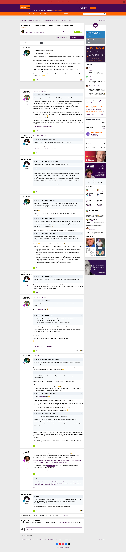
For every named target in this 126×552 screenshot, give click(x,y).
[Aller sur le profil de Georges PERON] (98, 194)
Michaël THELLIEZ (93, 78)
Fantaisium (91, 76)
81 (46, 43)
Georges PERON (103, 193)
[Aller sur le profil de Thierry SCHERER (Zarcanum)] (27, 459)
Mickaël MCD (27, 48)
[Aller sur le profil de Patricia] (87, 86)
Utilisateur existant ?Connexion (84, 8)
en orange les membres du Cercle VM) (95, 100)
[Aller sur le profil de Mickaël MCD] (27, 53)
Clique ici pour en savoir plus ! (57, 10)
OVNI (90, 67)
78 (39, 43)
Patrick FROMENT (26, 92)
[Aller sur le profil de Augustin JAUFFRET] (88, 134)
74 (29, 43)
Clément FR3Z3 (92, 193)
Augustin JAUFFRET (95, 134)
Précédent (25, 43)
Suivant (56, 43)
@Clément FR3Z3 (51, 465)
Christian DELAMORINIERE (26, 136)
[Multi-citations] (34, 80)
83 (50, 43)
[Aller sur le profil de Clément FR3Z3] (87, 194)
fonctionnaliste (40, 309)
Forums (47, 14)
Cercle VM (28, 14)
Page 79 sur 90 (66, 43)
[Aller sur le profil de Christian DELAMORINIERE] (27, 142)
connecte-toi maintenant (64, 522)
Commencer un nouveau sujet (61, 37)
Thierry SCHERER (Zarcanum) (26, 452)
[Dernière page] (60, 43)
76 (34, 43)
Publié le (98, 87)
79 (41, 43)
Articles (68, 14)
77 (36, 43)
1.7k (27, 148)
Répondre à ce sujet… (33, 529)
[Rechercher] (104, 14)
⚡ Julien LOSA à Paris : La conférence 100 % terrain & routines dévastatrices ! (62, 1)
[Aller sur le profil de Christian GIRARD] (22, 31)
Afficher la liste (89, 102)
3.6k (27, 59)
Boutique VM (37, 14)
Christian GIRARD (31, 31)
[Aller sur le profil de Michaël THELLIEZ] (87, 77)
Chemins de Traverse (39, 32)
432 (27, 470)
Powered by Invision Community (63, 550)
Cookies (67, 547)
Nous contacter (60, 547)
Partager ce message (67, 31)
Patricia (91, 87)
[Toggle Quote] (35, 94)
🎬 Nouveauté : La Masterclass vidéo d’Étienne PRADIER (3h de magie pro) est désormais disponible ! (93, 34)
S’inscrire (93, 8)
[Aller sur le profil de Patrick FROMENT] (27, 97)
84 (53, 43)
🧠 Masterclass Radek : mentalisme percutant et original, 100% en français (94, 41)
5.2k (27, 104)
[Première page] (22, 43)
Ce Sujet (99, 13)
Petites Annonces (57, 14)
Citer (37, 79)
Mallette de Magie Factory (94, 85)
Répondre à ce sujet (76, 37)
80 (43, 43)
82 (48, 43)
